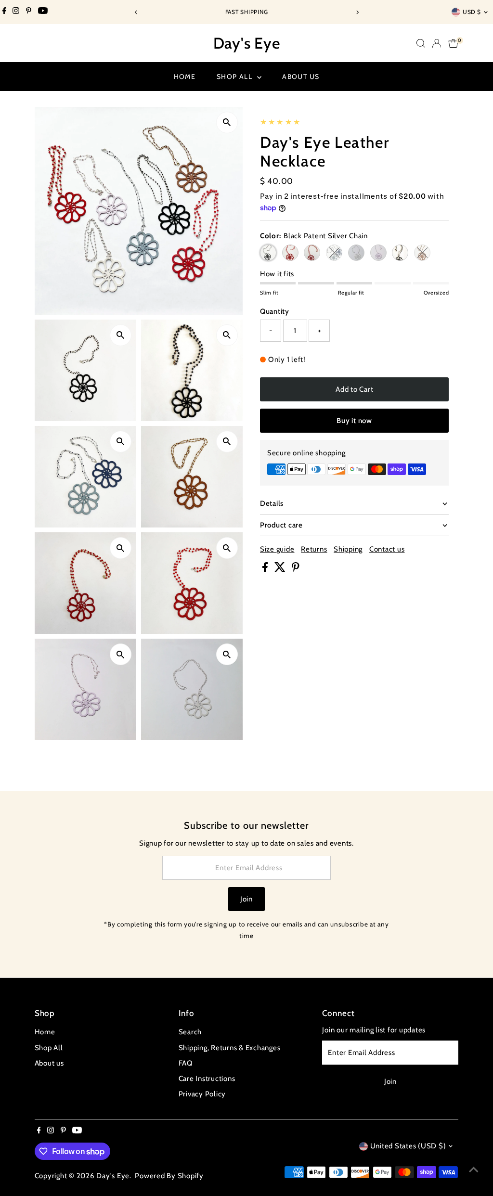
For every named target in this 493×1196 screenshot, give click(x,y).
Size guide (277, 549)
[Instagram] (16, 12)
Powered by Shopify (169, 1175)
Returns (314, 549)
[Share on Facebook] (266, 569)
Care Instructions (207, 1078)
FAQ (186, 1063)
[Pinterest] (29, 12)
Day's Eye (246, 43)
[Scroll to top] (473, 1169)
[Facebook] (4, 12)
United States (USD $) (408, 1146)
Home (185, 76)
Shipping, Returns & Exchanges (230, 1047)
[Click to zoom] (227, 122)
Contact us (387, 549)
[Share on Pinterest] (295, 569)
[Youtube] (43, 12)
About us (300, 76)
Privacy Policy (202, 1094)
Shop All (236, 76)
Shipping (348, 549)
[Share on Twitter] (280, 569)
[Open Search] (420, 43)
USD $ (472, 11)
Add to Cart (354, 389)
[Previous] (136, 12)
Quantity (274, 311)
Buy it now (354, 420)
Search (190, 1032)
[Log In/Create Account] (436, 43)
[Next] (357, 12)
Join (246, 899)
